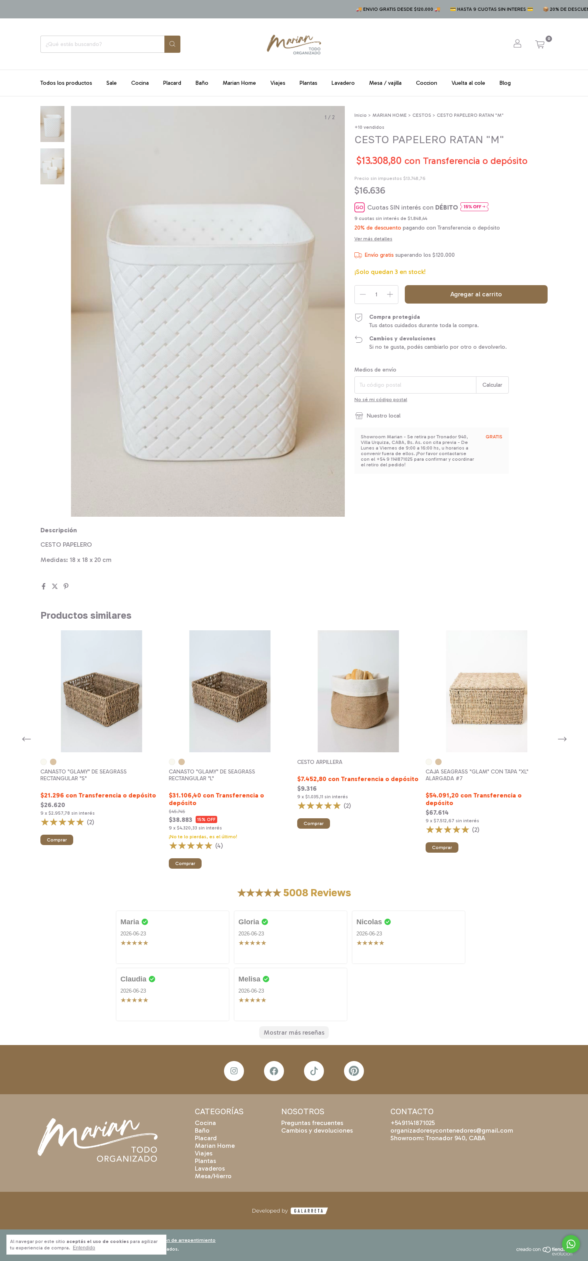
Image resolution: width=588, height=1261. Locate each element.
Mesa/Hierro (213, 1176)
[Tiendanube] (547, 1254)
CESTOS (421, 115)
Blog (505, 83)
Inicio (360, 115)
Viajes (277, 83)
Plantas (308, 83)
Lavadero (343, 83)
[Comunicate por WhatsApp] (571, 1244)
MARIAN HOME (389, 115)
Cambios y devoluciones (317, 1130)
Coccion (426, 83)
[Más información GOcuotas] (474, 207)
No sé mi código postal (380, 399)
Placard (172, 83)
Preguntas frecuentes (312, 1123)
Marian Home (239, 83)
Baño (202, 83)
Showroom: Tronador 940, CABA (437, 1138)
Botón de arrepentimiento (186, 1240)
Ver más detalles (373, 239)
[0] (540, 44)
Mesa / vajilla (385, 83)
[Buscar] (172, 44)
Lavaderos (210, 1168)
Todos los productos (66, 83)
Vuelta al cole (468, 83)
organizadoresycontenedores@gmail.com (451, 1130)
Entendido (84, 1248)
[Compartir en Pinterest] (66, 586)
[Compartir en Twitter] (56, 586)
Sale (111, 83)
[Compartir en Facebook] (44, 586)
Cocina (140, 83)
